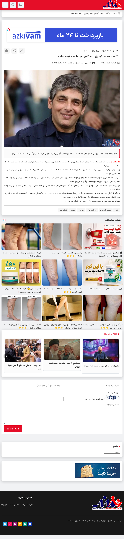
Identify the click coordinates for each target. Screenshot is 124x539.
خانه (114, 13)
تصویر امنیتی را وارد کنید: (95, 399)
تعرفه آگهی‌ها (27, 504)
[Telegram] (5, 524)
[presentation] (117, 356)
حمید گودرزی (105, 210)
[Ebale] (25, 524)
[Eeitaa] (20, 524)
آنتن (116, 210)
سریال (81, 210)
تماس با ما (14, 504)
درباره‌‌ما (3, 504)
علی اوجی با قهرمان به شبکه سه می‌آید (101, 366)
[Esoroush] (30, 524)
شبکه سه (63, 210)
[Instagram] (10, 524)
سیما (73, 210)
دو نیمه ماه (92, 210)
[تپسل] (8, 29)
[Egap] (15, 524)
